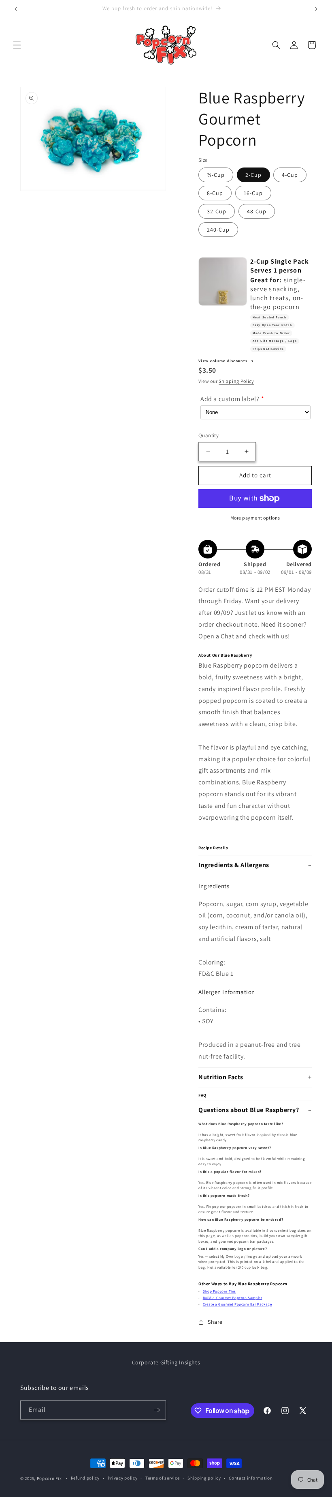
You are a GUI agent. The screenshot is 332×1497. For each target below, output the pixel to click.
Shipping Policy (236, 381)
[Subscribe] (157, 1410)
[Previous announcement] (16, 9)
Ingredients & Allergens (233, 865)
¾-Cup (216, 174)
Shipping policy (204, 1478)
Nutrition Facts (220, 1077)
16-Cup (253, 193)
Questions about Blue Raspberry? (248, 1110)
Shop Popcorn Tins (219, 1291)
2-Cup (253, 174)
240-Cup (218, 229)
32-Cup (216, 211)
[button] (17, 45)
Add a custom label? (229, 399)
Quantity (208, 435)
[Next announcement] (316, 9)
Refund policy (85, 1478)
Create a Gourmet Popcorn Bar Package (237, 1304)
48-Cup (256, 211)
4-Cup (290, 174)
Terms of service (162, 1478)
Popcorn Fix (49, 1478)
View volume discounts (223, 360)
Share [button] (215, 1321)
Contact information (250, 1478)
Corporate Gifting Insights (166, 1362)
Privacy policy (123, 1478)
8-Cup (215, 193)
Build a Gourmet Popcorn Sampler (232, 1297)
